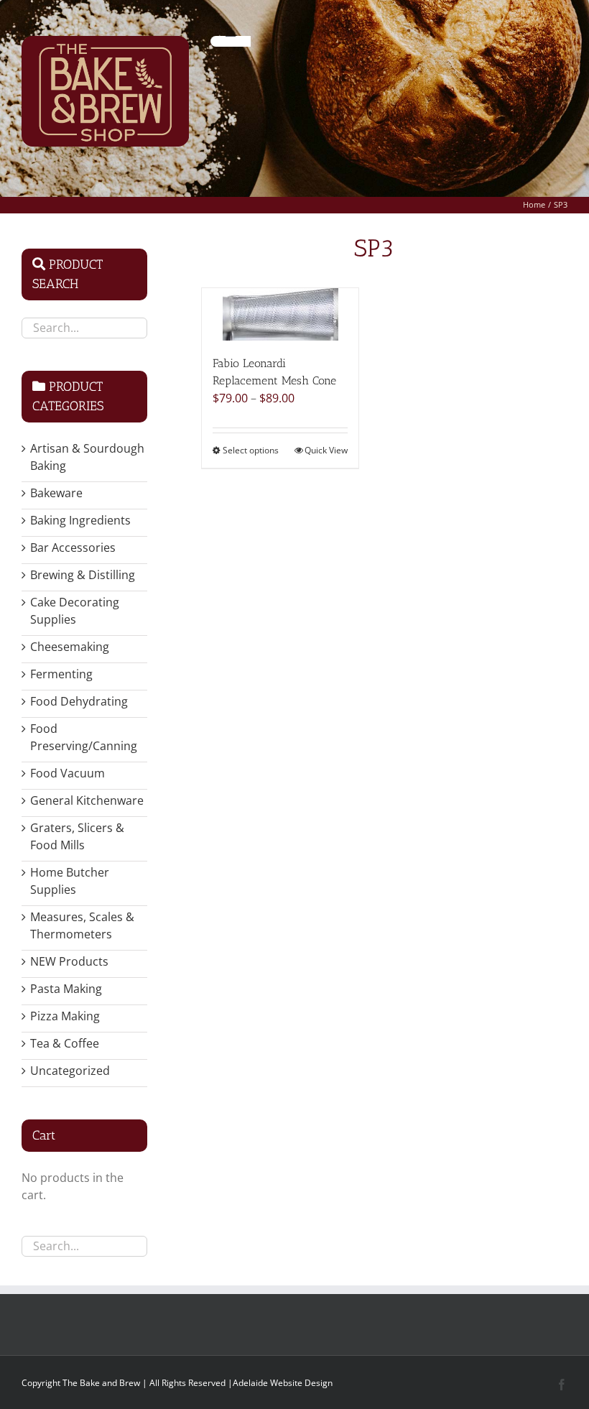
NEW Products (69, 961)
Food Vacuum (67, 773)
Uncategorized (70, 1070)
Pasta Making (66, 989)
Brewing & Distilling (82, 575)
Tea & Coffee (64, 1043)
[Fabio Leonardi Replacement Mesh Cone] (280, 314)
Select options (251, 450)
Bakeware (56, 493)
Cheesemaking (69, 647)
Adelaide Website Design (283, 1383)
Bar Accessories (73, 547)
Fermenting (61, 674)
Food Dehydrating (79, 701)
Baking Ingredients (80, 520)
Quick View (326, 450)
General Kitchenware (87, 800)
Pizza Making (65, 1016)
